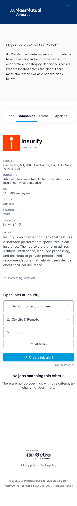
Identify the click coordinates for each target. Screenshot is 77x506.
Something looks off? (22, 278)
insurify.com (29, 147)
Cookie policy (48, 465)
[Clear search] (68, 306)
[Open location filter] (68, 332)
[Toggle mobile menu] (69, 7)
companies (26, 116)
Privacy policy (29, 465)
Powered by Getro (63, 364)
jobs (10, 116)
